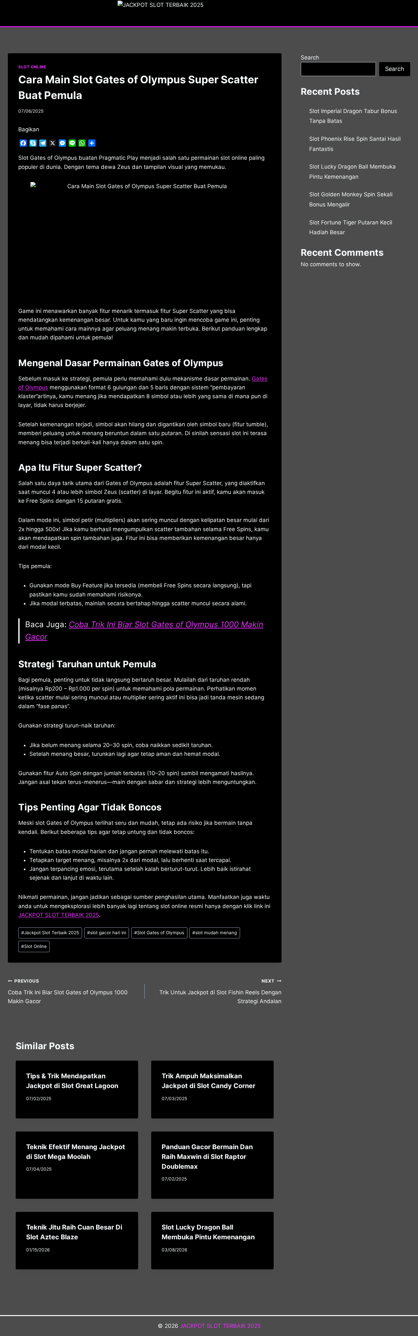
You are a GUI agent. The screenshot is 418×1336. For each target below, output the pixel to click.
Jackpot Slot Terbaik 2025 (50, 932)
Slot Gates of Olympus (159, 932)
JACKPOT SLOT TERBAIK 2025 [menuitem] (58, 915)
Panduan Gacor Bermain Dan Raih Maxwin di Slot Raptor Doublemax (207, 1156)
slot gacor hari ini (106, 932)
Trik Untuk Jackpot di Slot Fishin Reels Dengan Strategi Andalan (220, 991)
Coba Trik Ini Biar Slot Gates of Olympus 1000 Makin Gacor (68, 991)
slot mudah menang (214, 932)
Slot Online (34, 946)
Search (310, 57)
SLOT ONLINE (32, 66)
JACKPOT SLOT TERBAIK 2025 (220, 1326)
